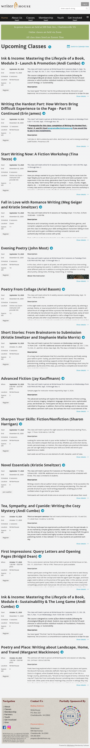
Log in (85, 4)
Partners (8, 714)
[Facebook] (4, 727)
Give (6, 722)
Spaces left (3, 84)
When (3, 384)
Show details (81, 96)
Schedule (4, 76)
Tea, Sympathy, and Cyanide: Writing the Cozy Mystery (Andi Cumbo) (40, 508)
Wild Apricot (71, 745)
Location (4, 80)
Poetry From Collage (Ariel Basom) (31, 289)
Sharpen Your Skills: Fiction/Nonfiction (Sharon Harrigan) (42, 421)
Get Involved (10, 719)
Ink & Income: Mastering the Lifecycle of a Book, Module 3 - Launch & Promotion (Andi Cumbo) (43, 60)
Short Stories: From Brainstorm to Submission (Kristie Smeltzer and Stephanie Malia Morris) (41, 335)
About (7, 706)
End (2, 73)
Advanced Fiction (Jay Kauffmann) (30, 378)
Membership (10, 711)
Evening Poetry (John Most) (25, 248)
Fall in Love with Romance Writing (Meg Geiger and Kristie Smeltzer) (41, 204)
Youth (7, 717)
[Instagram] (9, 727)
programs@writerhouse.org (60, 128)
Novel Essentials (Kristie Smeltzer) (31, 465)
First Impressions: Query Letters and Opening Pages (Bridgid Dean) (40, 554)
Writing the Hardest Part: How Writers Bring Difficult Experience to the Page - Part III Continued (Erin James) (39, 109)
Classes (7, 709)
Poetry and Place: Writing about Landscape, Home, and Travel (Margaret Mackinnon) (45, 649)
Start (3, 69)
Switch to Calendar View (80, 46)
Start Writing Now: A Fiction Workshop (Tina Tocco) (39, 156)
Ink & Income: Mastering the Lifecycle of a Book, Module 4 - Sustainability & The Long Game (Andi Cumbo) (43, 602)
